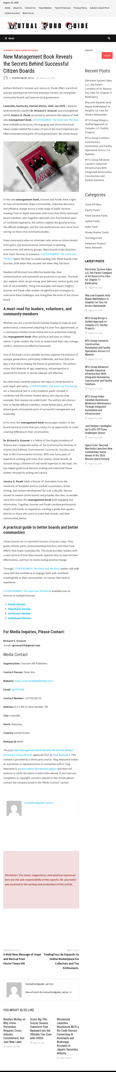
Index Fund (91, 226)
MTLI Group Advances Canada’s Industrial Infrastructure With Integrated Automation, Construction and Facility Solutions (98, 375)
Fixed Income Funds (96, 215)
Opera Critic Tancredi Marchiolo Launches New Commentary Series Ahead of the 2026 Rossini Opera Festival (98, 452)
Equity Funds (92, 210)
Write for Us (28, 13)
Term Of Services (63, 7)
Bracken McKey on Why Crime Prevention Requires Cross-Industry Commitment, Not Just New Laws (14, 1030)
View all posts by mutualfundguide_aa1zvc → (48, 992)
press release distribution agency (38, 768)
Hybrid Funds (92, 221)
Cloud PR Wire (93, 204)
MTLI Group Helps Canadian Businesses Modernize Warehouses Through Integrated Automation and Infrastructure (98, 405)
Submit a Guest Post (99, 7)
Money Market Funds (97, 232)
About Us (17, 7)
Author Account (12, 13)
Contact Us (30, 7)
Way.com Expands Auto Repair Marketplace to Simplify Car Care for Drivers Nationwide (97, 300)
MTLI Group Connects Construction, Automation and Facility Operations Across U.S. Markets (98, 146)
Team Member (45, 7)
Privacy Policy (80, 7)
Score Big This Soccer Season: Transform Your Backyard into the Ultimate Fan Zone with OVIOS (41, 1028)
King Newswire (61, 755)
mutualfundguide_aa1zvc (23, 78)
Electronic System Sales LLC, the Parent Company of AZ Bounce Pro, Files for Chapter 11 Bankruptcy (98, 88)
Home (7, 7)
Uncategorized (93, 238)
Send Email (17, 689)
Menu (11, 38)
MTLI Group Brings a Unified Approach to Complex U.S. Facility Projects (96, 323)
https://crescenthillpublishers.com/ (34, 681)
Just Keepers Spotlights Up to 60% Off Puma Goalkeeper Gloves (98, 429)
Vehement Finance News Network (20, 50)
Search (89, 50)
